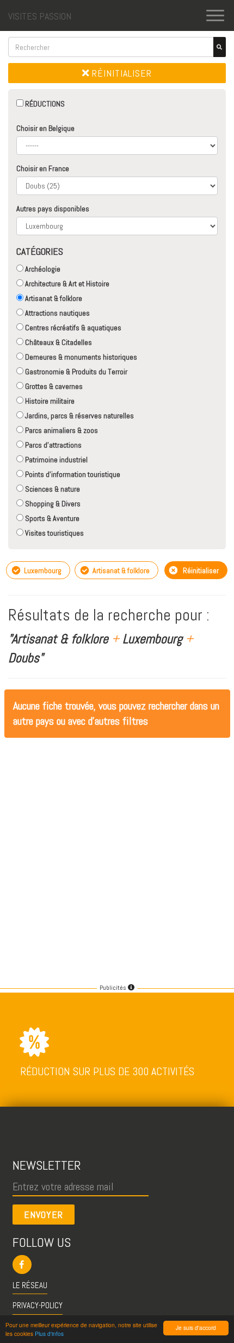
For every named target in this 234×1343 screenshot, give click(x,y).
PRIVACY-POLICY (38, 1305)
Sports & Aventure (51, 518)
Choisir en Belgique (45, 128)
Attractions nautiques (56, 313)
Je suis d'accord (196, 1327)
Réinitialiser (120, 73)
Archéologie (41, 269)
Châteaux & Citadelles (57, 342)
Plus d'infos (49, 1333)
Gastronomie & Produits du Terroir (75, 371)
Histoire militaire (49, 401)
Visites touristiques (53, 533)
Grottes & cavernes (53, 386)
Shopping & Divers (52, 504)
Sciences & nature (51, 489)
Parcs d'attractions (52, 445)
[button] (117, 1264)
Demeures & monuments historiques (80, 357)
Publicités (114, 987)
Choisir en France (42, 168)
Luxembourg (41, 570)
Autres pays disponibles (52, 209)
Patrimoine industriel (55, 460)
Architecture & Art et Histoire (66, 283)
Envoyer (43, 1214)
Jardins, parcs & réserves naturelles (78, 416)
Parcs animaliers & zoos (60, 430)
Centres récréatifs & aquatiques (72, 327)
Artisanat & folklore (52, 298)
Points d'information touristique (71, 474)
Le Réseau (30, 1285)
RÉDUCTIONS (44, 104)
